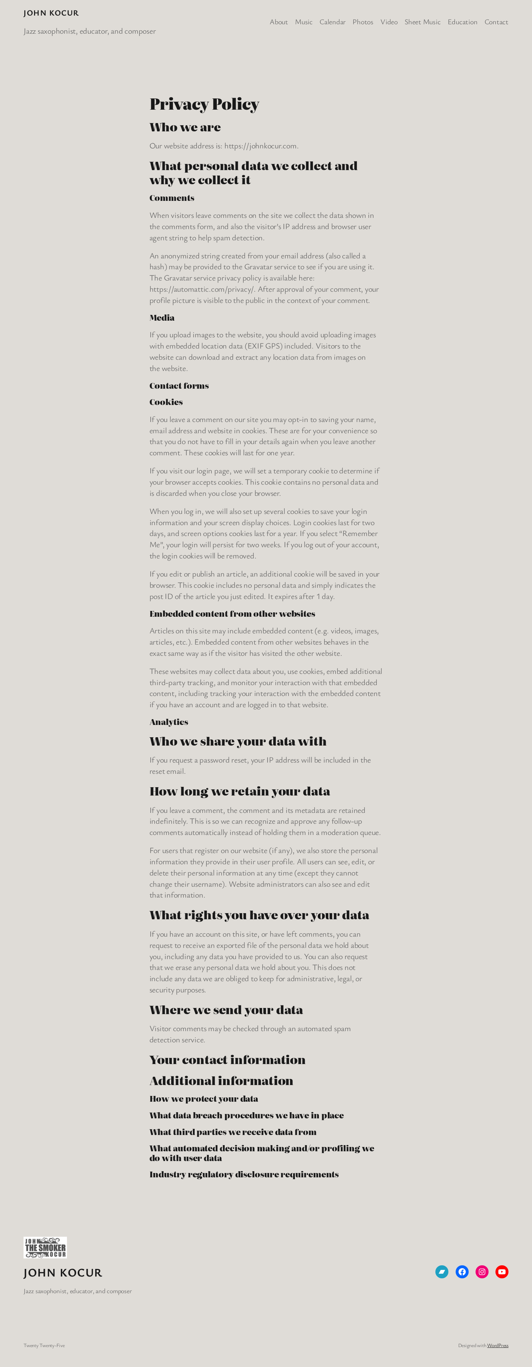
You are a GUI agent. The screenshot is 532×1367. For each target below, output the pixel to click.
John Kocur (51, 12)
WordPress (497, 1345)
